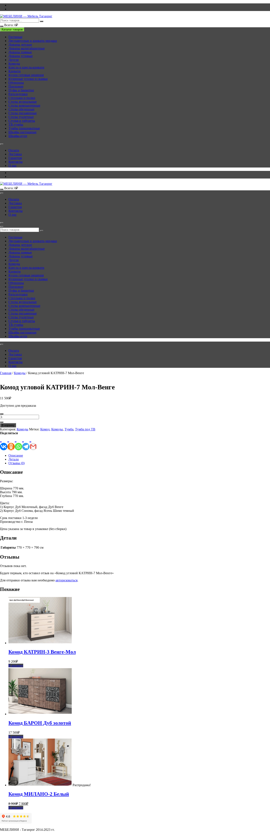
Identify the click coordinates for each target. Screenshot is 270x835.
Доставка (15, 154)
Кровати (14, 71)
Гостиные (15, 37)
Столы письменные (22, 113)
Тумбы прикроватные (24, 128)
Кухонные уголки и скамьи (28, 79)
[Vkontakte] (3, 442)
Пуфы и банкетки (21, 90)
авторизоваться (66, 580)
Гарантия (15, 158)
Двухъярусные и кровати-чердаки (32, 41)
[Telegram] (26, 442)
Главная (5, 373)
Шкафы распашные (22, 132)
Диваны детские (20, 44)
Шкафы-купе (17, 136)
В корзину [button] (15, 665)
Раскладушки (18, 94)
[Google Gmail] (33, 442)
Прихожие (15, 86)
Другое (13, 60)
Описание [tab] (15, 455)
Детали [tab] (13, 459)
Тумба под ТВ (85, 429)
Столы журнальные (22, 101)
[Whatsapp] (18, 442)
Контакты (15, 161)
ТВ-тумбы (15, 124)
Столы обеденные (21, 109)
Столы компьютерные (24, 105)
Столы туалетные (21, 117)
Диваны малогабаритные (26, 48)
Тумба (69, 429)
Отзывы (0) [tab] (16, 463)
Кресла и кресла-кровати (26, 67)
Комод (45, 429)
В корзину (8, 425)
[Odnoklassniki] (11, 442)
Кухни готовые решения (26, 75)
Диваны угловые (20, 56)
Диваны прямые (20, 52)
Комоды (14, 63)
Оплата (13, 150)
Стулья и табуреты (21, 120)
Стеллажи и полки (21, 98)
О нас (12, 165)
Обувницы (16, 82)
